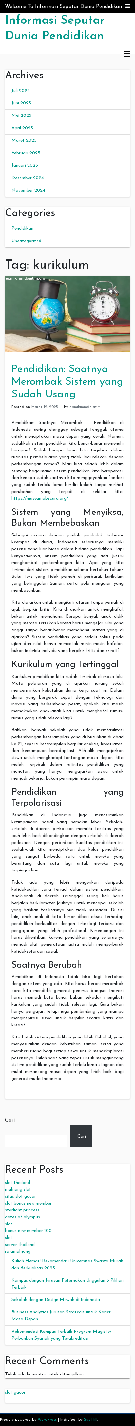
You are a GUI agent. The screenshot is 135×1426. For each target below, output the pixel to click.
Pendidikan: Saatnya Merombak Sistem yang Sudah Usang (67, 382)
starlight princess (22, 1210)
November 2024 (28, 190)
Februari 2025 (25, 153)
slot (8, 1224)
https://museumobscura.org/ (39, 498)
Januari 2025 (24, 165)
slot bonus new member (28, 1203)
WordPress (47, 1420)
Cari (10, 1120)
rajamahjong (17, 1251)
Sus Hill (90, 1420)
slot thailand (17, 1182)
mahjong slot (18, 1189)
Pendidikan (22, 228)
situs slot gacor (20, 1196)
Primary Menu (127, 54)
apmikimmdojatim (85, 407)
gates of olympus (22, 1217)
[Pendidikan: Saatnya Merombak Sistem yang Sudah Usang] (67, 313)
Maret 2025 (24, 140)
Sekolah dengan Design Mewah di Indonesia (55, 1299)
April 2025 (22, 128)
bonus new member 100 (28, 1230)
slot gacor (15, 1392)
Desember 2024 (27, 178)
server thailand (20, 1244)
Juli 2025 (20, 90)
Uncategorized (26, 241)
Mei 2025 (21, 115)
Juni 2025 (21, 103)
